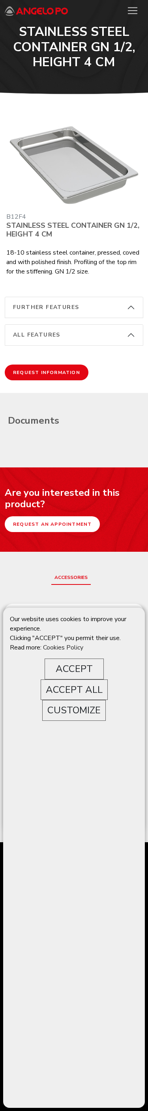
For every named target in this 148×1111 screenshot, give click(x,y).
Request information (46, 372)
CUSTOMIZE (74, 710)
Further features (46, 307)
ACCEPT (74, 669)
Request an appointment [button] (52, 524)
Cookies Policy (63, 647)
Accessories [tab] (71, 577)
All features (36, 335)
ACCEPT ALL (74, 689)
